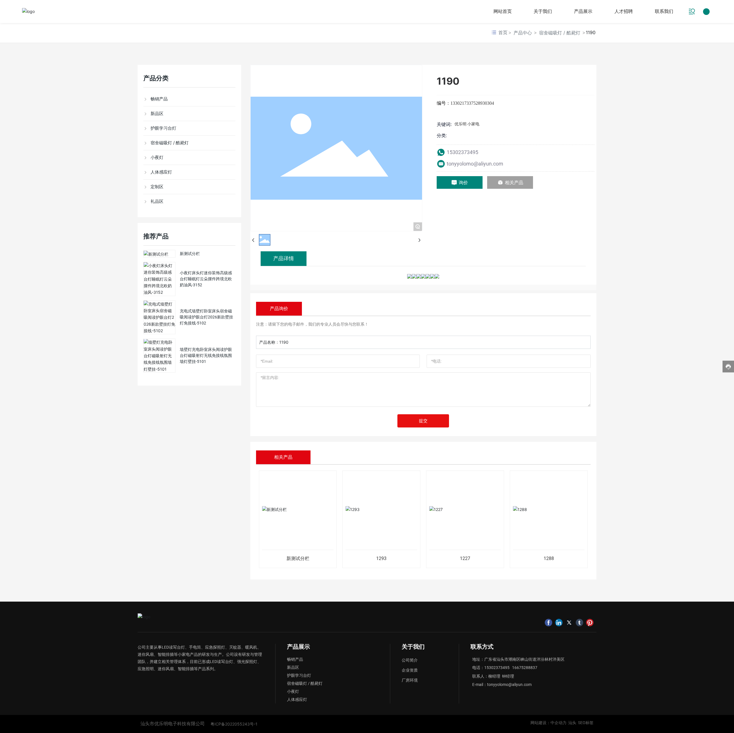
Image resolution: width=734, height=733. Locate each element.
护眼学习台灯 (299, 675)
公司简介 (410, 660)
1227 (465, 558)
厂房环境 (410, 680)
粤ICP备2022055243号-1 (233, 724)
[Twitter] (569, 622)
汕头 (572, 722)
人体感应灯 (297, 699)
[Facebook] (548, 622)
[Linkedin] (559, 622)
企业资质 (410, 670)
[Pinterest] (590, 622)
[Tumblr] (579, 622)
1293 (381, 558)
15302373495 (463, 152)
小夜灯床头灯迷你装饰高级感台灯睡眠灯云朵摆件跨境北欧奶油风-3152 (206, 279)
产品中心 (523, 33)
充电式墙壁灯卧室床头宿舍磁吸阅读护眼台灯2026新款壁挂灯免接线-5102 (206, 317)
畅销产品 (295, 659)
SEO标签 (586, 722)
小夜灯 (293, 691)
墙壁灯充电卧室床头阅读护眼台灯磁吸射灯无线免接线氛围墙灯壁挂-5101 (206, 355)
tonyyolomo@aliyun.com (475, 164)
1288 (549, 558)
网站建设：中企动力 (549, 722)
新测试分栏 (190, 253)
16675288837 (524, 667)
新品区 (293, 667)
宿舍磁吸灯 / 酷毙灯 (559, 33)
